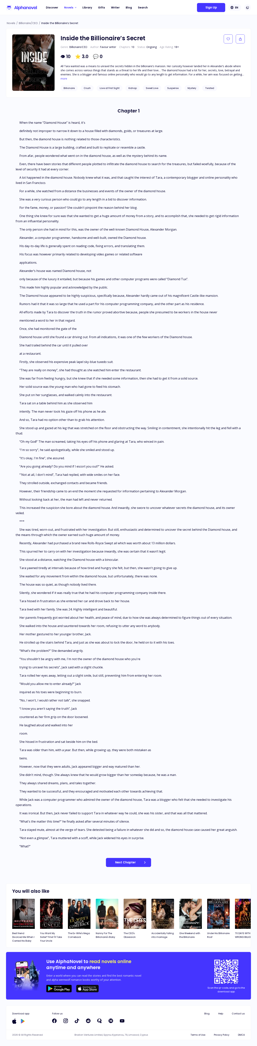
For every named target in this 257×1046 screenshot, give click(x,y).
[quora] (99, 1021)
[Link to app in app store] (14, 1021)
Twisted (209, 88)
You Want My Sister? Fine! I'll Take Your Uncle (51, 937)
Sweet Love (152, 88)
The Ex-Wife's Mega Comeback (79, 935)
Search (143, 7)
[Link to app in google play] (23, 1021)
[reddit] (88, 1021)
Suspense (173, 88)
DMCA (241, 1034)
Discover (52, 7)
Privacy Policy (221, 1034)
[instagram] (65, 1021)
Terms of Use (198, 1034)
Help (220, 1013)
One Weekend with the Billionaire (189, 935)
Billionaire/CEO (28, 23)
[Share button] (240, 38)
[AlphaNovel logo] (21, 8)
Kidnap (132, 88)
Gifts (101, 7)
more (64, 78)
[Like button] (228, 38)
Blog (129, 7)
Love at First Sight (109, 88)
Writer (115, 7)
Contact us (238, 1013)
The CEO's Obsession (130, 935)
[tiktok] (77, 1021)
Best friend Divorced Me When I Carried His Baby (23, 937)
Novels (11, 23)
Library (87, 7)
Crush (87, 88)
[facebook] (54, 1021)
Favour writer (108, 47)
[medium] (111, 1021)
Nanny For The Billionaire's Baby (105, 935)
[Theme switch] (247, 7)
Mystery (192, 88)
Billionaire (69, 88)
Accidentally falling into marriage (162, 935)
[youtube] (122, 1021)
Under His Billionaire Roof (218, 935)
